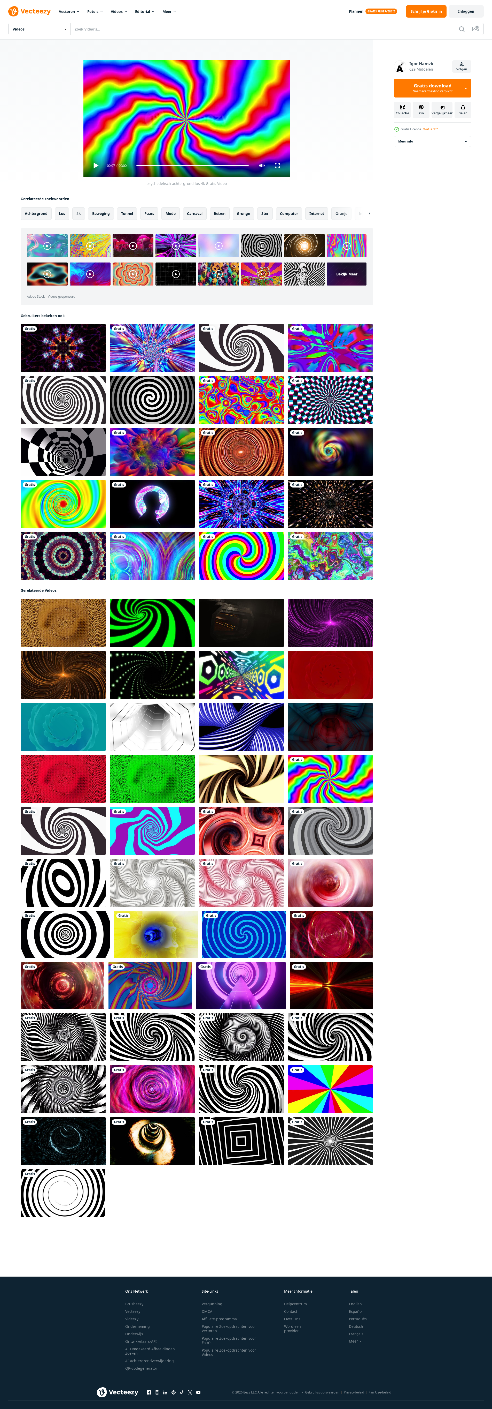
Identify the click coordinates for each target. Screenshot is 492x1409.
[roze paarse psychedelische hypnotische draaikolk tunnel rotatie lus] (152, 1089)
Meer (166, 11)
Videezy (131, 1318)
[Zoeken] (462, 29)
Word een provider (292, 1328)
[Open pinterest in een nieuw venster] (173, 1392)
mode (171, 213)
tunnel (127, 213)
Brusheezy (134, 1303)
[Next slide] (365, 213)
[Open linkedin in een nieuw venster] (165, 1392)
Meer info (405, 141)
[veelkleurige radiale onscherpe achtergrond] (330, 452)
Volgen (461, 69)
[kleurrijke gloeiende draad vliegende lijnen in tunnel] (152, 348)
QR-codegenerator (141, 1368)
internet (316, 213)
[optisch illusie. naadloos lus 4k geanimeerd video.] (63, 883)
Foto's (92, 11)
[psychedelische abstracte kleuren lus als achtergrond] (152, 452)
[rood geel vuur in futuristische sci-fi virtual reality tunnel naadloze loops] (331, 985)
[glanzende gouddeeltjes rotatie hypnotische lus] (330, 504)
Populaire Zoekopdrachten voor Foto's (229, 1340)
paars (149, 213)
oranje (341, 213)
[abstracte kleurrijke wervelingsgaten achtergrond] (63, 504)
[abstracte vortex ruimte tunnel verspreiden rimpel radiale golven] (330, 883)
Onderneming (137, 1326)
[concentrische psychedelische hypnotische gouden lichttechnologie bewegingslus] (62, 985)
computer (289, 213)
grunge (243, 213)
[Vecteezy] (29, 11)
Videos (117, 11)
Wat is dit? (430, 129)
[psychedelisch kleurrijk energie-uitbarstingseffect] (63, 348)
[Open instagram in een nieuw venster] (157, 1392)
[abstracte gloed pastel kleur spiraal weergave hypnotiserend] (241, 831)
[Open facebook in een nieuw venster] (149, 1392)
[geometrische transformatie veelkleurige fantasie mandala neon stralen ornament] (241, 504)
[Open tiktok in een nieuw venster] (182, 1392)
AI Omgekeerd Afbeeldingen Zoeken (150, 1351)
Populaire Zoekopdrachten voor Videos (229, 1352)
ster (265, 213)
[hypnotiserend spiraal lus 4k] (241, 348)
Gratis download (432, 88)
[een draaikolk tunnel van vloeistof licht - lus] (156, 934)
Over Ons (292, 1318)
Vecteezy (132, 1311)
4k (78, 213)
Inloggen (466, 11)
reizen (219, 213)
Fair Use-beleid (380, 1392)
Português (358, 1318)
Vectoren (67, 11)
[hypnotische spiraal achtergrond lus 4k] (63, 400)
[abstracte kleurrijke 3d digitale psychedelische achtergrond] (241, 400)
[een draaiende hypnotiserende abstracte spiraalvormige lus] (330, 400)
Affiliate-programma (219, 1318)
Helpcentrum (295, 1303)
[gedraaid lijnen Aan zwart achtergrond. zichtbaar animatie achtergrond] (241, 779)
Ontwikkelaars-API (141, 1341)
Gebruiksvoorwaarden (322, 1392)
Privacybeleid (354, 1392)
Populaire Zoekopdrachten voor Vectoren (229, 1328)
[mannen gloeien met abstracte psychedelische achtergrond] (152, 504)
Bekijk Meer (346, 274)
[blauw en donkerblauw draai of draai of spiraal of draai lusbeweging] (244, 934)
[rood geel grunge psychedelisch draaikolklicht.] (331, 934)
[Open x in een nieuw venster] (190, 1392)
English (355, 1303)
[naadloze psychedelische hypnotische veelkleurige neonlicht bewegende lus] (152, 556)
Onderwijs (134, 1333)
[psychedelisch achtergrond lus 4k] (330, 779)
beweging (101, 213)
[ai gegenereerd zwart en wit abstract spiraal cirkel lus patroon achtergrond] (63, 1037)
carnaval (194, 213)
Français (356, 1333)
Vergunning (212, 1303)
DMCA (207, 1311)
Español (356, 1311)
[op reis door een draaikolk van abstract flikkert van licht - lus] (63, 1141)
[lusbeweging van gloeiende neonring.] (241, 985)
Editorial (142, 11)
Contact (290, 1311)
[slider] (192, 165)
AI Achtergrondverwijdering (149, 1360)
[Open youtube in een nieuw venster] (198, 1392)
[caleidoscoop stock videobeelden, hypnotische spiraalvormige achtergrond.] (63, 556)
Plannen (356, 11)
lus (62, 213)
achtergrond (36, 213)
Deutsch (356, 1326)
